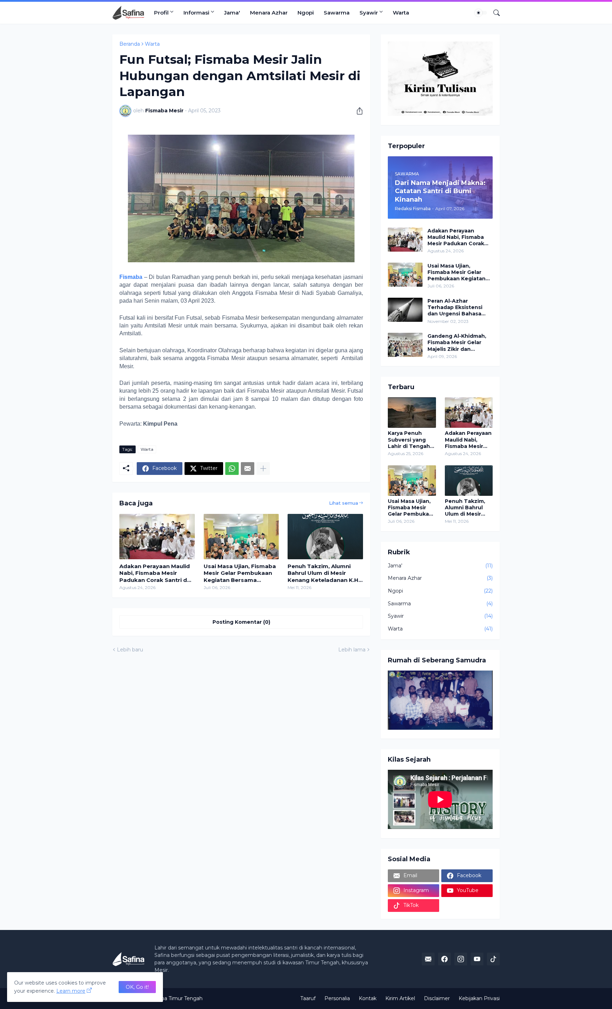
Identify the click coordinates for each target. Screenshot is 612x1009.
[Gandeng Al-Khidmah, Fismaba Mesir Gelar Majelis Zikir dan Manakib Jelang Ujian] (405, 345)
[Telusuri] (494, 13)
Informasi (196, 12)
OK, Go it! (137, 987)
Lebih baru (130, 649)
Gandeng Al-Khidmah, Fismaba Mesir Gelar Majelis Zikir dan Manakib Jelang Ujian (456, 342)
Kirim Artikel (400, 998)
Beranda (129, 43)
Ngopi (306, 12)
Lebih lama (352, 649)
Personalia (337, 998)
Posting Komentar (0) (241, 622)
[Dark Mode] (481, 13)
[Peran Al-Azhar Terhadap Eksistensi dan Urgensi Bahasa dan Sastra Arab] (405, 310)
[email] (428, 959)
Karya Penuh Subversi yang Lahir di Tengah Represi (409, 439)
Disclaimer (437, 998)
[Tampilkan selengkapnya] (263, 468)
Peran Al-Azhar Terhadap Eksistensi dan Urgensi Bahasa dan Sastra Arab (454, 307)
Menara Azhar (269, 12)
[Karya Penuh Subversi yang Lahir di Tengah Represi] (412, 412)
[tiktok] (493, 959)
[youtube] (477, 959)
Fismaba (130, 277)
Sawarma (337, 12)
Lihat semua (343, 503)
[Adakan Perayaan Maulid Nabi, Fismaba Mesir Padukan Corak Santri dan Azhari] (157, 536)
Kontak (367, 998)
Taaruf (308, 998)
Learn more (70, 991)
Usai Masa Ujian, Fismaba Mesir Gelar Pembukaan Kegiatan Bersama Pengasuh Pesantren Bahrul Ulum (240, 573)
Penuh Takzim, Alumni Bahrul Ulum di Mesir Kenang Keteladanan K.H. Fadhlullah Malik (324, 573)
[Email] (247, 468)
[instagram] (460, 959)
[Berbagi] (357, 111)
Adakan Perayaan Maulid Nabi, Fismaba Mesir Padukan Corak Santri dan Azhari (156, 573)
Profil (161, 12)
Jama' (232, 12)
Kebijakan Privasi (479, 998)
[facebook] (444, 959)
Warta (401, 12)
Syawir (368, 12)
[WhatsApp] (232, 468)
